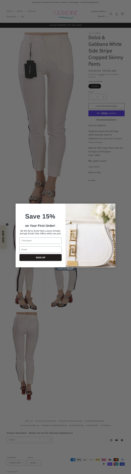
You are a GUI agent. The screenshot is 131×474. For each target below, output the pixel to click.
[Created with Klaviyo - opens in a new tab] (65, 268)
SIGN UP (40, 257)
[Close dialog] (112, 207)
